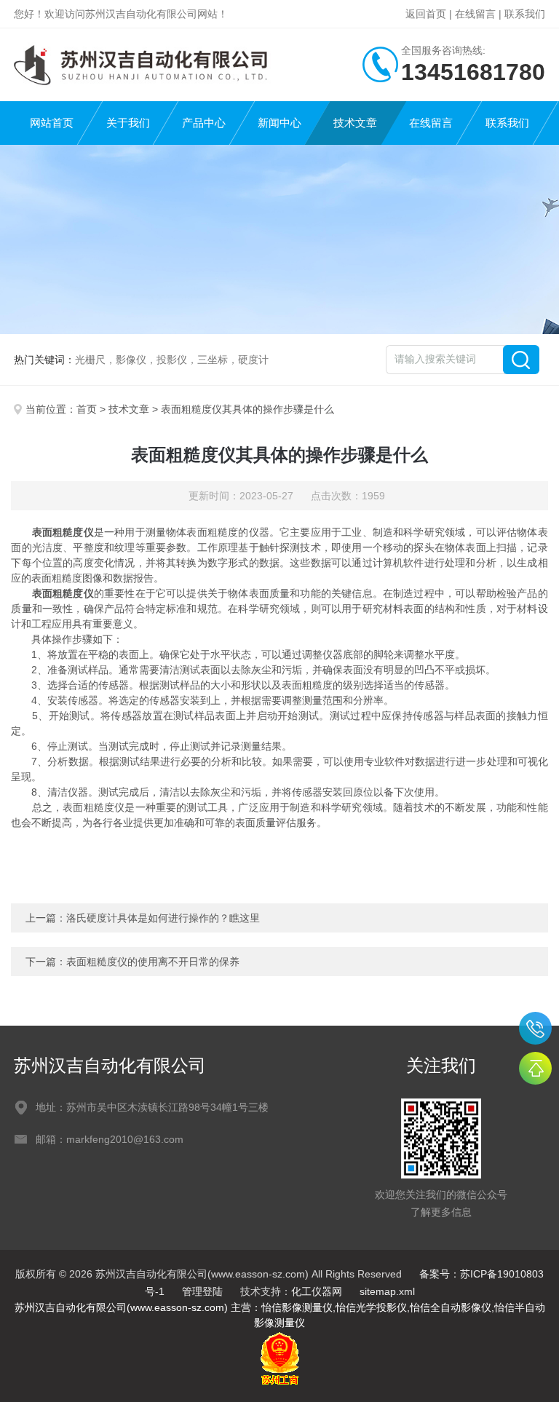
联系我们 (524, 14)
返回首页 (425, 14)
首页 (86, 409)
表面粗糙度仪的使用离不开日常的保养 (152, 961)
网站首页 (52, 122)
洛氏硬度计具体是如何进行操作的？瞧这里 (163, 918)
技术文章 (355, 122)
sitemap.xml (387, 1291)
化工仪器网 (316, 1291)
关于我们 (128, 122)
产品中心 (204, 122)
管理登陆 (202, 1291)
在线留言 (475, 14)
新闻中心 (279, 122)
